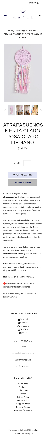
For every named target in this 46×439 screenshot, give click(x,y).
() (34, 3)
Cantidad (18, 163)
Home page (23, 383)
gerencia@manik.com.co (23, 353)
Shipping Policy (23, 403)
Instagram (24, 326)
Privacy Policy (23, 397)
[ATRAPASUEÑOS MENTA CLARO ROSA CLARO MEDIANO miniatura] (11, 110)
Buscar (23, 393)
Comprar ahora (23, 182)
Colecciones (19, 30)
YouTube (24, 329)
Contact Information (23, 410)
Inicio (10, 30)
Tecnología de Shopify (23, 433)
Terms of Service (23, 407)
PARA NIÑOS (31, 30)
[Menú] (5, 15)
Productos (23, 387)
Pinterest (24, 322)
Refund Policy (23, 400)
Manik (34, 430)
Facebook (24, 319)
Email (24, 332)
